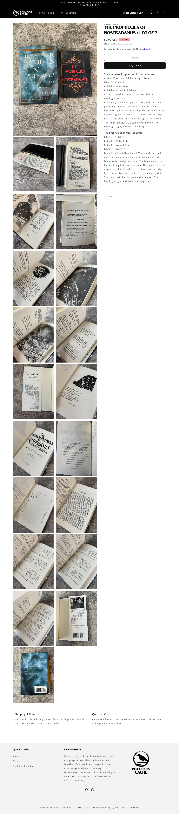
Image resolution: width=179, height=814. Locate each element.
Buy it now (135, 65)
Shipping (108, 44)
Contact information (130, 807)
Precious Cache (53, 807)
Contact (16, 761)
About (16, 756)
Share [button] (110, 196)
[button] (52, 13)
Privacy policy (82, 807)
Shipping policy (113, 807)
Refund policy (68, 807)
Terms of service (97, 807)
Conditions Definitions (24, 766)
